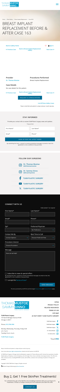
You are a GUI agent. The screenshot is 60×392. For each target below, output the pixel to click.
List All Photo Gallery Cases (46, 103)
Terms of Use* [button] (21, 280)
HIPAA (57, 302)
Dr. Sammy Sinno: (51, 333)
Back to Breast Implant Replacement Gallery (30, 49)
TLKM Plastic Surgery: (51, 321)
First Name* (9, 211)
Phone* (33, 218)
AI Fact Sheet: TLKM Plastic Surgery (45, 316)
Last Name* (35, 211)
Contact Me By (10, 234)
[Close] (59, 382)
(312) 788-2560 (10, 324)
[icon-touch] (45, 339)
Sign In (52, 46)
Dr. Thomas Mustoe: (51, 330)
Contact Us (30, 387)
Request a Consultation (30, 98)
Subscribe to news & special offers (19, 273)
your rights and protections (15, 351)
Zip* (6, 226)
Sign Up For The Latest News (30, 139)
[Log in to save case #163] (45, 45)
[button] (12, 49)
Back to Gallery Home (12, 46)
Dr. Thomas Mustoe (12, 80)
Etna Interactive (20, 366)
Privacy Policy (38, 289)
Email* (7, 218)
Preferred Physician (38, 226)
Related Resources (51, 307)
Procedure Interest (12, 242)
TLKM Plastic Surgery (33, 178)
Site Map (55, 313)
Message (8, 250)
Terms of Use (54, 310)
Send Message (47, 285)
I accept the (10, 280)
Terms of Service (48, 289)
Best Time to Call (37, 234)
